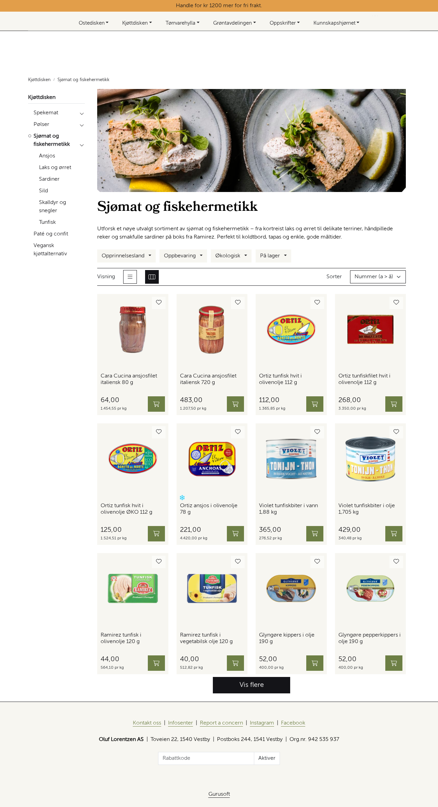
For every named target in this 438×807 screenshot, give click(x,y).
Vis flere (252, 685)
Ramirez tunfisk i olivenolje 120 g (121, 638)
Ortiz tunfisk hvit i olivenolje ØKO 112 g (126, 509)
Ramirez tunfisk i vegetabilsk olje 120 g (206, 638)
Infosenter (180, 723)
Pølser (41, 124)
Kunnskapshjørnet (334, 23)
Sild (43, 191)
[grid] (152, 277)
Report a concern (221, 723)
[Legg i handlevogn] (156, 404)
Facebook (293, 723)
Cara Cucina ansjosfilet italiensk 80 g (129, 379)
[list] (130, 277)
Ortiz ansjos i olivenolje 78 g (208, 509)
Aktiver (266, 758)
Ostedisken (92, 23)
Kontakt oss (147, 723)
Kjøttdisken (135, 23)
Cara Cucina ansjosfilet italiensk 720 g (208, 379)
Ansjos (47, 156)
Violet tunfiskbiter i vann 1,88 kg (288, 509)
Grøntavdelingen (232, 23)
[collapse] (81, 113)
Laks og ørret (55, 167)
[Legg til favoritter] (159, 303)
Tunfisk (47, 222)
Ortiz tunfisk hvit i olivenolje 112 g (280, 379)
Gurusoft (219, 794)
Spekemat (46, 113)
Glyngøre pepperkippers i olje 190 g (369, 638)
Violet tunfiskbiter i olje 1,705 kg (366, 509)
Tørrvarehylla (180, 23)
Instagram (262, 723)
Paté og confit (51, 234)
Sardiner (49, 179)
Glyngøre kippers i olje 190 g (286, 638)
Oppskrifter (283, 23)
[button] (182, 498)
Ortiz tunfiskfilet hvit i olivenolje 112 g (364, 379)
